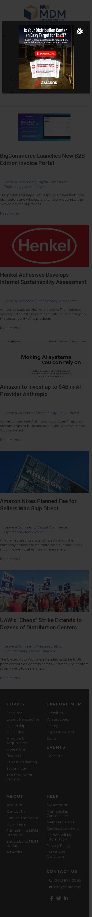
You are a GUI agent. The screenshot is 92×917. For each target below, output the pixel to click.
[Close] (79, 31)
